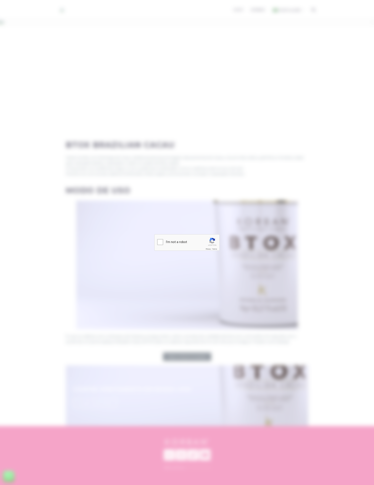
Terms (214, 249)
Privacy (208, 249)
